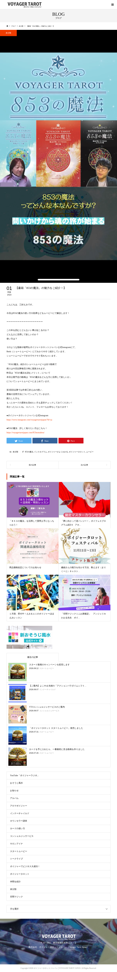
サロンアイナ (16, 844)
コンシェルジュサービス (22, 836)
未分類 (8, 33)
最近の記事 (32, 657)
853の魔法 (29, 452)
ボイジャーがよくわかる (58, 452)
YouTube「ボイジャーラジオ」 (24, 775)
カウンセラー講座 (18, 821)
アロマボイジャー (18, 806)
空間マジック (16, 897)
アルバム (14, 798)
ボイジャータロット (77, 452)
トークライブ (16, 859)
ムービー (90, 452)
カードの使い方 (17, 828)
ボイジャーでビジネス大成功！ (25, 866)
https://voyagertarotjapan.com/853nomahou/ (25, 432)
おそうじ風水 (16, 783)
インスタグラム (40, 452)
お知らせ (14, 790)
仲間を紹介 (15, 881)
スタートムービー (18, 851)
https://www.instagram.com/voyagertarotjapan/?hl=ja (29, 420)
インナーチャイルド (19, 813)
